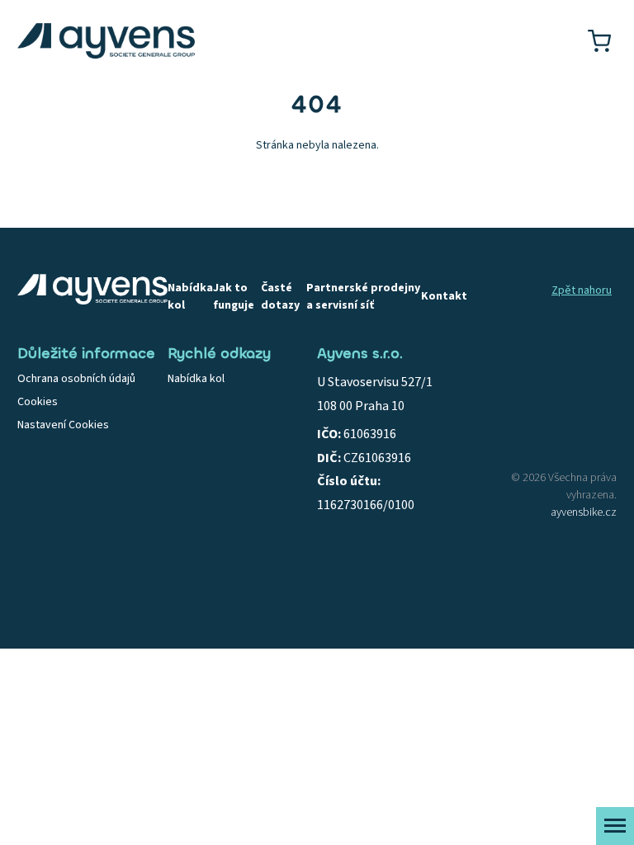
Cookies (37, 402)
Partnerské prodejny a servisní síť (363, 297)
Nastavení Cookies (63, 425)
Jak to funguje (233, 297)
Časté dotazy (280, 297)
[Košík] (599, 41)
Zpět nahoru (581, 290)
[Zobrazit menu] (615, 826)
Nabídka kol (190, 297)
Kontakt (444, 296)
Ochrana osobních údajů (76, 379)
